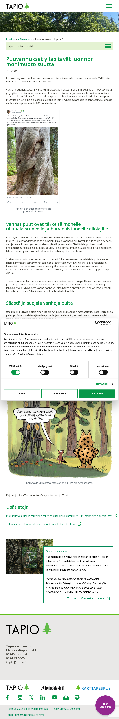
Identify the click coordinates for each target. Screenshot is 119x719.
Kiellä (22, 393)
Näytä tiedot (102, 383)
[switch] (44, 372)
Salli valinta (59, 393)
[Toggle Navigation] (109, 6)
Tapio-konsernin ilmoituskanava (25, 715)
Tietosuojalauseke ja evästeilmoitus (27, 708)
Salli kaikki (97, 393)
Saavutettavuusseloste (67, 708)
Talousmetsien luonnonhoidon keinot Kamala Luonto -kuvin (41, 524)
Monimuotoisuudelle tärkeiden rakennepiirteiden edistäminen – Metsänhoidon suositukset (59, 516)
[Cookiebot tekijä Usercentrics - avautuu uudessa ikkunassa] (101, 323)
